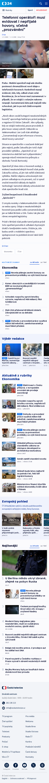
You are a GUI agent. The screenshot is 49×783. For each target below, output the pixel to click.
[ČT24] (7, 3)
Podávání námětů (33, 746)
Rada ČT (29, 736)
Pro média (30, 716)
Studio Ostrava (32, 731)
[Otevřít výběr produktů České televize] (46, 3)
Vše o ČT (5, 757)
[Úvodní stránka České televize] (12, 687)
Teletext (5, 731)
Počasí (5, 741)
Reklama (29, 721)
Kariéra (29, 741)
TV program (7, 716)
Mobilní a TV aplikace (11, 751)
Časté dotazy (31, 751)
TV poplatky (7, 726)
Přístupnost (31, 778)
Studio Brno (31, 726)
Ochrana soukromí (17, 778)
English (4, 778)
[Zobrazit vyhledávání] (40, 3)
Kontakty (30, 757)
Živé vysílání (7, 721)
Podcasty (6, 736)
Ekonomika (8, 251)
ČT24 (3, 35)
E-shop (5, 746)
